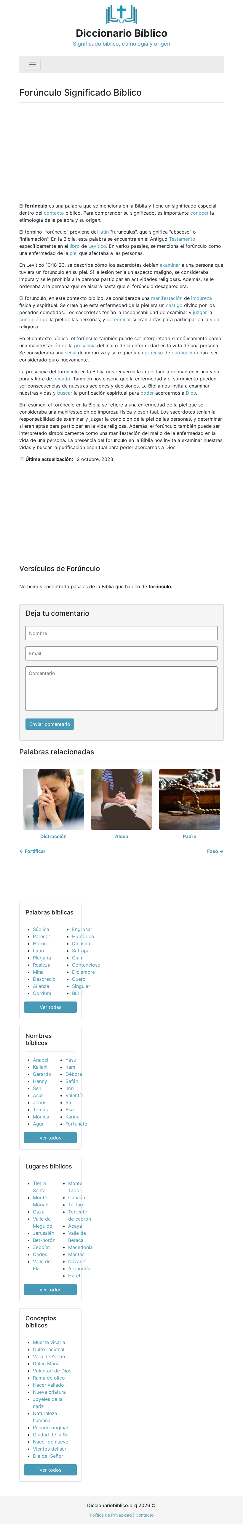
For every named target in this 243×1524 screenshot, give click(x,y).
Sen (37, 1088)
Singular (81, 986)
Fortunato (76, 1124)
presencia (85, 345)
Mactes (76, 1254)
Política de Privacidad (111, 1514)
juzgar (200, 312)
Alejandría (79, 1268)
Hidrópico (83, 936)
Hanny (40, 1081)
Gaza (38, 1212)
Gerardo (42, 1074)
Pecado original (50, 1427)
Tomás (40, 1110)
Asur (38, 1095)
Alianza (41, 986)
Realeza (41, 965)
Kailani (40, 1067)
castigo (174, 305)
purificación (185, 353)
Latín (38, 951)
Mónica (41, 1117)
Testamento (182, 239)
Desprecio (44, 979)
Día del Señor (48, 1456)
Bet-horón (44, 1240)
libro (75, 246)
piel (74, 253)
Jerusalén (43, 1233)
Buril (77, 993)
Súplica (41, 929)
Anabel (40, 1060)
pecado (61, 379)
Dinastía (81, 943)
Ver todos (50, 1138)
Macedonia (80, 1247)
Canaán (76, 1197)
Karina (72, 1117)
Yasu (70, 1060)
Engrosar (82, 929)
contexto (54, 213)
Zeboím (41, 1247)
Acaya (75, 1226)
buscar (64, 393)
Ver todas (50, 1007)
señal (70, 353)
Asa (69, 1110)
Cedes (40, 1254)
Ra (68, 1102)
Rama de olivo (49, 1378)
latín (104, 232)
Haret (74, 1276)
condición (30, 319)
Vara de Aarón (49, 1356)
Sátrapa (80, 951)
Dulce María (46, 1364)
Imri (69, 1088)
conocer (199, 213)
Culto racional (48, 1349)
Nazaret (77, 1261)
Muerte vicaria (49, 1342)
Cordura (42, 993)
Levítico (97, 246)
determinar (119, 319)
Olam (78, 958)
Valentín (74, 1095)
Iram (70, 1067)
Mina (38, 972)
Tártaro (76, 1205)
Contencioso (86, 965)
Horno (40, 943)
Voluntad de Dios (52, 1371)
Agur (38, 1124)
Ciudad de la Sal (51, 1435)
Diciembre (83, 972)
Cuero (79, 979)
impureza (201, 298)
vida (214, 319)
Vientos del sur (49, 1449)
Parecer (41, 936)
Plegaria (42, 958)
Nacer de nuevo (50, 1442)
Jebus (39, 1102)
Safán (71, 1081)
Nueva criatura (49, 1392)
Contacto (145, 1514)
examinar (170, 265)
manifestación (167, 298)
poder (147, 393)
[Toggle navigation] (32, 64)
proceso (154, 353)
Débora (73, 1074)
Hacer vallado (48, 1385)
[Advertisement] (121, 148)
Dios (191, 393)
